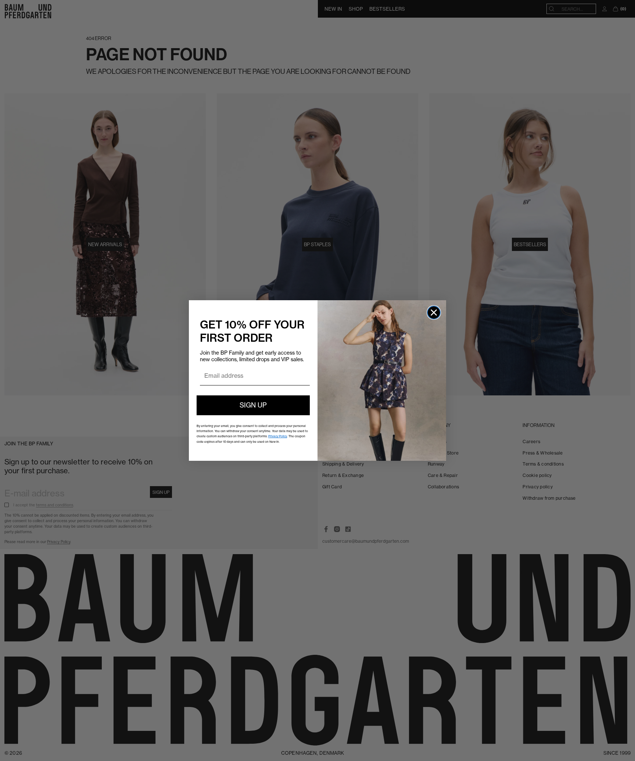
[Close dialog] (433, 312)
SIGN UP (253, 405)
